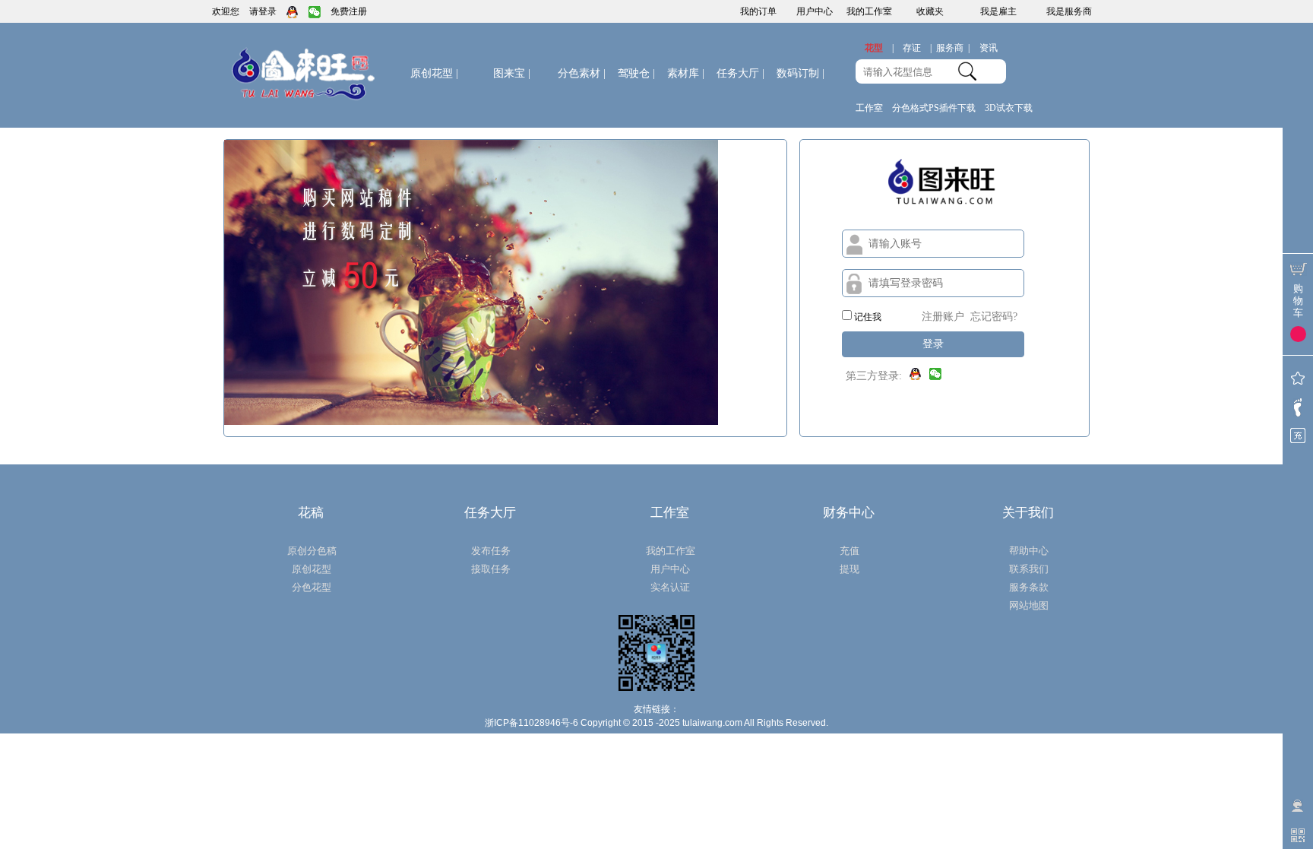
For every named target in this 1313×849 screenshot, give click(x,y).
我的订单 (758, 11)
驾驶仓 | (636, 73)
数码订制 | (800, 73)
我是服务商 (1069, 11)
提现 (849, 569)
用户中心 (814, 11)
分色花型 (311, 587)
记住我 (866, 317)
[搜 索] (966, 71)
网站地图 (1029, 605)
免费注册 (349, 11)
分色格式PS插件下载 (934, 108)
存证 (917, 48)
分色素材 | (582, 73)
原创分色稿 (312, 550)
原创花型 (434, 73)
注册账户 (943, 316)
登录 (933, 343)
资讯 (988, 48)
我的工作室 (869, 11)
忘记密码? (993, 316)
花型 (879, 48)
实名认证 (670, 587)
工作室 (869, 108)
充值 (849, 550)
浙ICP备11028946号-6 (531, 723)
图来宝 (511, 73)
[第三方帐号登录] (292, 11)
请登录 (263, 11)
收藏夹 (930, 11)
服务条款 (1029, 587)
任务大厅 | (740, 73)
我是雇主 (998, 11)
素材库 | (685, 73)
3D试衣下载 (1009, 108)
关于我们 (1028, 512)
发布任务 (491, 550)
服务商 (953, 48)
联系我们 (1029, 569)
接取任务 (491, 569)
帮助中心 (1029, 550)
